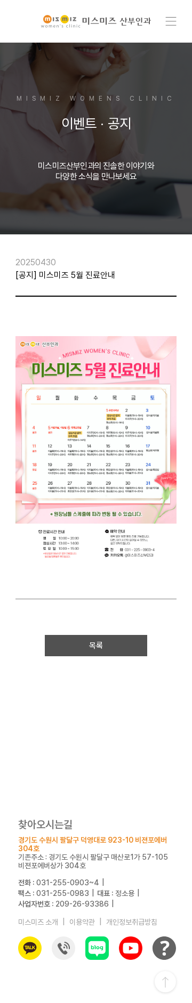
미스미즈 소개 (38, 922)
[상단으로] (165, 981)
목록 (96, 645)
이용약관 (82, 922)
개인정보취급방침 (131, 922)
